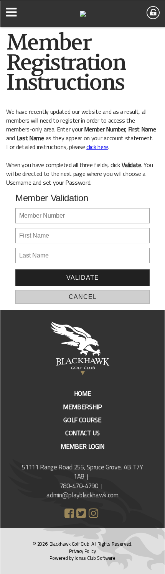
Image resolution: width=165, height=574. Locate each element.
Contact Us (82, 433)
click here (97, 146)
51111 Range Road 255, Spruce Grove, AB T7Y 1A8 (82, 471)
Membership (82, 407)
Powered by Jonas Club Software (82, 558)
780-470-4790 (79, 486)
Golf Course (82, 420)
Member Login (82, 446)
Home (82, 394)
